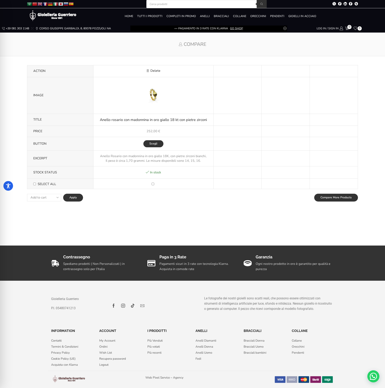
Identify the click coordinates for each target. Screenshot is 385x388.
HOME (129, 16)
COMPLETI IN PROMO (181, 16)
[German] (50, 4)
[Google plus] (350, 4)
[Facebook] (339, 4)
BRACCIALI (221, 16)
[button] (373, 376)
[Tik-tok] (133, 306)
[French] (45, 4)
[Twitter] (334, 4)
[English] (40, 4)
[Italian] (55, 4)
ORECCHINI (258, 16)
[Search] (262, 4)
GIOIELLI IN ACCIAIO (302, 16)
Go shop (236, 28)
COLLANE (239, 16)
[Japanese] (61, 4)
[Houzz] (356, 4)
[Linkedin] (345, 4)
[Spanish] (71, 4)
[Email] (142, 306)
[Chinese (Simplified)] (34, 4)
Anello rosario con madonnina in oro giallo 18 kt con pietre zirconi (153, 119)
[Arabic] (29, 4)
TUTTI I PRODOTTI (149, 16)
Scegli (153, 143)
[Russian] (66, 4)
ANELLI (205, 16)
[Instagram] (123, 306)
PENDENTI (277, 16)
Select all (47, 184)
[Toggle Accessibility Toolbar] (8, 186)
